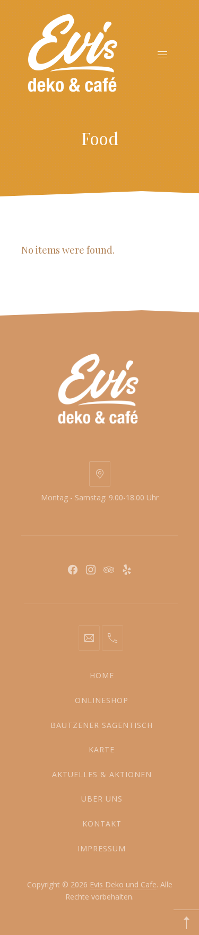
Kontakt (102, 824)
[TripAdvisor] (108, 569)
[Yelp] (126, 569)
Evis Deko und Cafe (123, 884)
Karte (102, 749)
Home (102, 675)
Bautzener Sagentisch (101, 725)
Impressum (101, 848)
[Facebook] (72, 569)
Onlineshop (101, 700)
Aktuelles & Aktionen (102, 774)
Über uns (102, 799)
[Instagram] (90, 569)
